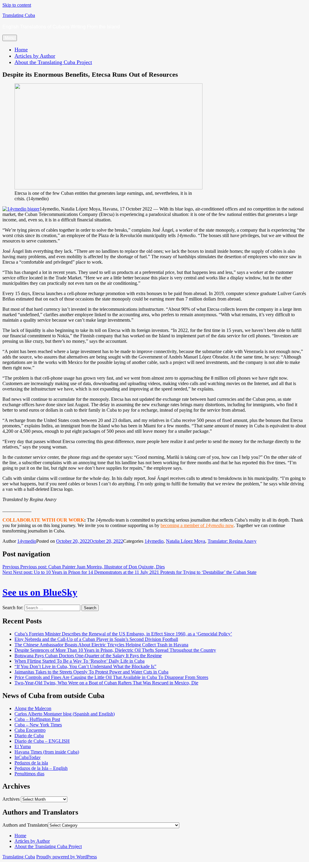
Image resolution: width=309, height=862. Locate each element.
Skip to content (16, 5)
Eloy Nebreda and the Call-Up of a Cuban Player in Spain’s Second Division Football (96, 639)
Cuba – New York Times (38, 724)
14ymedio (26, 541)
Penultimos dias (29, 773)
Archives (11, 799)
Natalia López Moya (185, 541)
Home (21, 50)
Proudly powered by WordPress (66, 856)
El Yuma (22, 746)
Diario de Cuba (29, 735)
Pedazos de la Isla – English (41, 768)
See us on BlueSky (39, 592)
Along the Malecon (32, 708)
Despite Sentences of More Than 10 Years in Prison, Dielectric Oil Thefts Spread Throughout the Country (115, 650)
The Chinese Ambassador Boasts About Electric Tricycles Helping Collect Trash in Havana (101, 644)
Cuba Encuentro (30, 730)
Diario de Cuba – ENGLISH (42, 741)
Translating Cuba (18, 15)
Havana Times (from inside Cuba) (46, 751)
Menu (9, 38)
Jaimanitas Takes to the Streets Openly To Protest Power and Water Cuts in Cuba (91, 671)
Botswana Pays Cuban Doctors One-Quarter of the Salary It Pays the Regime (88, 655)
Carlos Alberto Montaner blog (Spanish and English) (64, 713)
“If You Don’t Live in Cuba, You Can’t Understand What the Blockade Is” (85, 666)
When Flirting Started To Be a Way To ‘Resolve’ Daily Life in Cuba (79, 661)
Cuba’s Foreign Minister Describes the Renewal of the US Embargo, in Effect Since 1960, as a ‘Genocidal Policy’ (123, 633)
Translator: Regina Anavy (232, 541)
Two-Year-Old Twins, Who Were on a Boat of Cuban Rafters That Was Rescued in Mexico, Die (106, 682)
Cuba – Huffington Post (37, 719)
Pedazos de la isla (31, 762)
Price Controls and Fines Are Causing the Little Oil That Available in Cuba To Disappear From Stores (111, 677)
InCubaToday (27, 757)
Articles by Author (34, 56)
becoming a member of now (197, 525)
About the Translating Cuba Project (53, 62)
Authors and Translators (25, 825)
